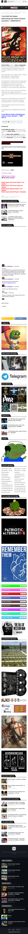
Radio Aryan (17, 196)
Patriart (13, 609)
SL (2, 23)
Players (9, 915)
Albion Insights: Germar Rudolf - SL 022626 (16, 786)
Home (2, 12)
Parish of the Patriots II (19, 479)
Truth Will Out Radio (9, 12)
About (13, 929)
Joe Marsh (13, 593)
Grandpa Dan (13, 589)
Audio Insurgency (5, 472)
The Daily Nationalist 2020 (7, 485)
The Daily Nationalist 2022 (7, 486)
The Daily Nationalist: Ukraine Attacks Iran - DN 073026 (17, 432)
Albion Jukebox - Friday (6, 468)
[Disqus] (14, 244)
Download (4, 126)
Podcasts (12, 196)
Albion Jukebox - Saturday (20, 468)
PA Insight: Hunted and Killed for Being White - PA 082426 (16, 893)
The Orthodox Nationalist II (20, 491)
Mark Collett (13, 597)
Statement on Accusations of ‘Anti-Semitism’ (16, 922)
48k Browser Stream (8, 178)
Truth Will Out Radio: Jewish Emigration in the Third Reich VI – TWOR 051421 (16, 218)
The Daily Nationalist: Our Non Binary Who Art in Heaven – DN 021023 (17, 815)
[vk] (20, 318)
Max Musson (13, 605)
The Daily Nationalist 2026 (19, 490)
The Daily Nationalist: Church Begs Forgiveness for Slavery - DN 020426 (16, 803)
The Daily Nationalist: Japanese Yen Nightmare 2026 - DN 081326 (16, 419)
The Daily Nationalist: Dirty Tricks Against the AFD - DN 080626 (16, 425)
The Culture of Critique (19, 484)
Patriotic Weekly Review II (19, 482)
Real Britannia (4, 483)
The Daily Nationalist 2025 (7, 488)
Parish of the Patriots (6, 477)
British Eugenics (4, 474)
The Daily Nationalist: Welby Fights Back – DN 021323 (16, 809)
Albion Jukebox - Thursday (20, 470)
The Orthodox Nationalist (6, 490)
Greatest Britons (5, 476)
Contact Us (18, 929)
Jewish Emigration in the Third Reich (19, 476)
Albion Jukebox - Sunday (6, 470)
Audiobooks (17, 472)
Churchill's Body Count (19, 474)
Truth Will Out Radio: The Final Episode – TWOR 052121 (15, 211)
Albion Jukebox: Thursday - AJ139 (16, 886)
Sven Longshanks (4, 197)
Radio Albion (17, 932)
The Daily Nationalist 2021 (19, 486)
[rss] (7, 318)
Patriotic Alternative (5, 479)
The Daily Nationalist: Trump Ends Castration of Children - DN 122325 (16, 839)
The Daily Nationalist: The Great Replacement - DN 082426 (16, 899)
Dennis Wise (5, 65)
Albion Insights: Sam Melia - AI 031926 (17, 779)
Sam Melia (13, 613)
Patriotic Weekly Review (6, 481)
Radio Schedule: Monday (14, 864)
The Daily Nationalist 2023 (19, 488)
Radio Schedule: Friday (13, 876)
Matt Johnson (13, 601)
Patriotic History (17, 481)
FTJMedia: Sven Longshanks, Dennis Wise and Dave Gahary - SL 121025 (16, 205)
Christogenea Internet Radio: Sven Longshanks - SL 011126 (16, 792)
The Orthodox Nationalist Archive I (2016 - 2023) (16, 910)
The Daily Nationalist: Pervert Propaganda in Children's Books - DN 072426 (17, 827)
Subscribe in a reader (6, 173)
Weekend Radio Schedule (14, 870)
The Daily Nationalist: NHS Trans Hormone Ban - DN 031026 (16, 833)
